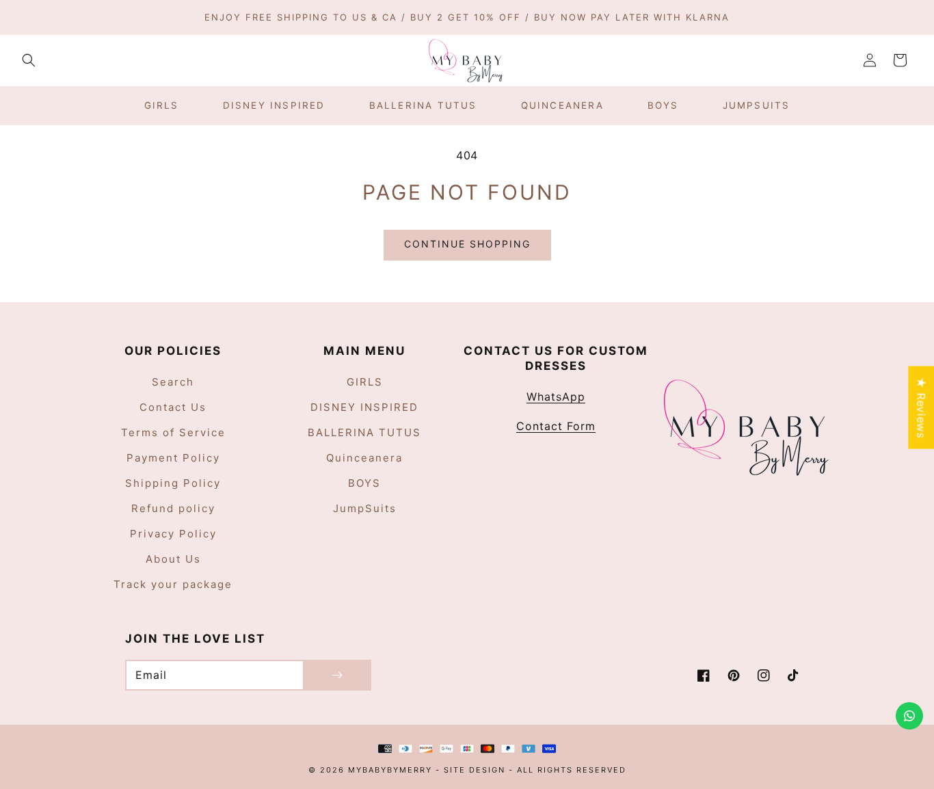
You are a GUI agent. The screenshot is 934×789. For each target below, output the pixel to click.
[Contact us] (909, 716)
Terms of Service (173, 432)
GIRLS (365, 381)
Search (173, 381)
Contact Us (172, 407)
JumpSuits (365, 508)
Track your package (173, 584)
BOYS (364, 483)
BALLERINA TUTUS (364, 432)
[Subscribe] (337, 675)
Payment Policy (173, 457)
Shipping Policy (173, 483)
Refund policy (173, 508)
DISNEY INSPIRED (364, 407)
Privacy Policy (173, 533)
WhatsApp (555, 396)
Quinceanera (364, 457)
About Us (173, 558)
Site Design (474, 770)
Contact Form (556, 426)
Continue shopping (467, 244)
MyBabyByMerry (392, 770)
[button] (29, 60)
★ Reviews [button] (921, 407)
